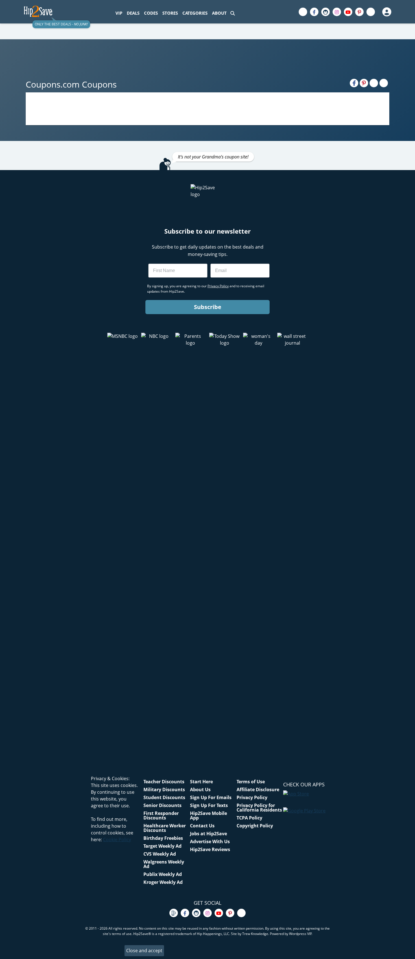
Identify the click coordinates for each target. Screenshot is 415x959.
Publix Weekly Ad (162, 874)
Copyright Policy (255, 825)
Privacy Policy (252, 797)
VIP (118, 13)
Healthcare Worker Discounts (164, 827)
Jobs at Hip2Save (208, 833)
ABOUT (219, 13)
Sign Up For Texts (209, 805)
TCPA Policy (249, 818)
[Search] (232, 13)
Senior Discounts (162, 805)
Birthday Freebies (163, 838)
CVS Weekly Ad (159, 854)
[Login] (386, 11)
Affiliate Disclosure (258, 789)
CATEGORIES (194, 13)
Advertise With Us (210, 841)
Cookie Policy (117, 839)
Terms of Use (251, 781)
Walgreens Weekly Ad (163, 864)
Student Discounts (164, 797)
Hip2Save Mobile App (208, 815)
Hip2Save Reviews (210, 849)
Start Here (201, 781)
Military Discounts (164, 789)
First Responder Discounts (161, 815)
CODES (151, 13)
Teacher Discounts (163, 781)
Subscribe (207, 307)
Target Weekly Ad (162, 846)
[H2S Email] (374, 83)
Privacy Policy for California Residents (259, 807)
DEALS (133, 13)
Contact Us (202, 825)
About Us (200, 789)
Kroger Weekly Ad (163, 882)
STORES (170, 13)
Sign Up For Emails (210, 797)
